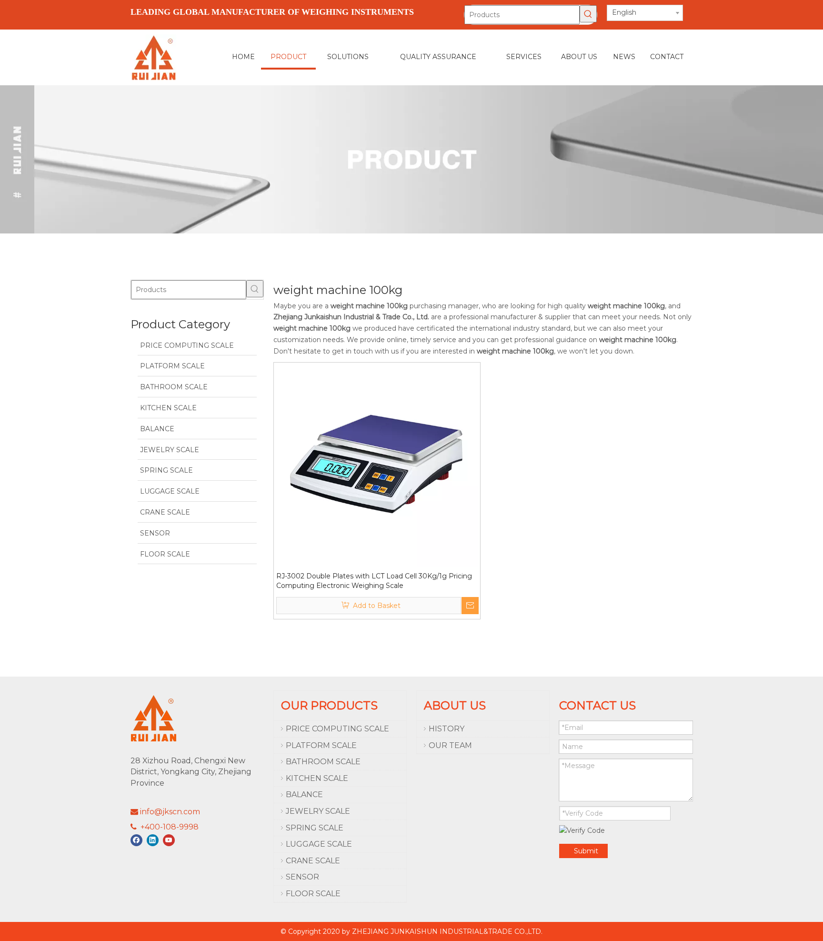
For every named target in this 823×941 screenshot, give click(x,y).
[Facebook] (136, 840)
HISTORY (446, 728)
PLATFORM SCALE (321, 745)
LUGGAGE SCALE (319, 844)
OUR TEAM (450, 745)
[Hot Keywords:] (588, 13)
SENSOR (302, 876)
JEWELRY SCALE (318, 811)
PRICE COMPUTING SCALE (337, 728)
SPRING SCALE (314, 827)
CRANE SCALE (313, 860)
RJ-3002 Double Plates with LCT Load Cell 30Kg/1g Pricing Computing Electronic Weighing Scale (374, 581)
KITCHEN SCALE (317, 778)
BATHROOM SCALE (323, 761)
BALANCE (304, 794)
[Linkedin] (153, 840)
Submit (586, 851)
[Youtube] (169, 840)
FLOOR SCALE (313, 893)
